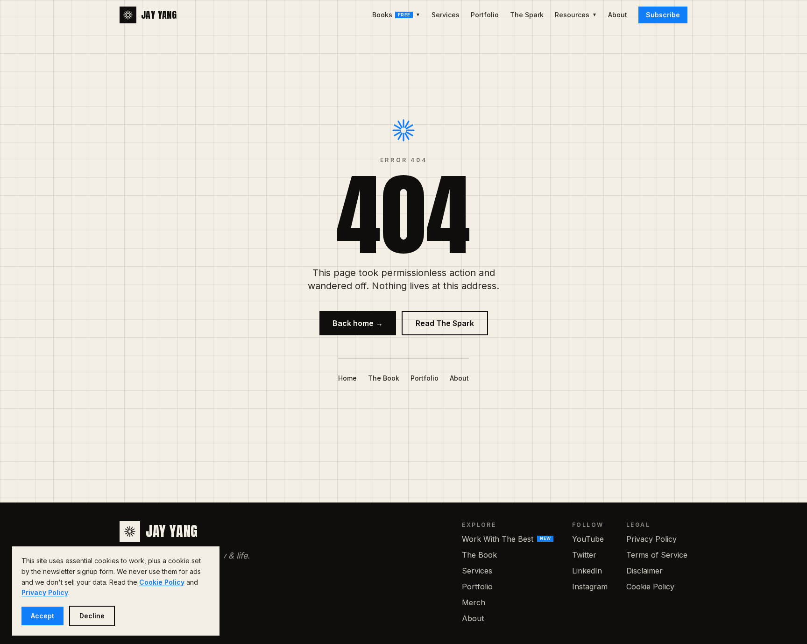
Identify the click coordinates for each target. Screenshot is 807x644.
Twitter (584, 554)
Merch (473, 602)
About (617, 15)
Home (347, 378)
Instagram (590, 586)
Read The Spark (445, 323)
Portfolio (485, 15)
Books (396, 15)
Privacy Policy (651, 539)
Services (446, 15)
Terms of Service (656, 554)
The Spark (527, 15)
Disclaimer (644, 570)
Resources (576, 15)
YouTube (588, 539)
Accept (42, 616)
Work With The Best (506, 539)
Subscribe (663, 15)
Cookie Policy (650, 586)
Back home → (358, 323)
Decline (92, 616)
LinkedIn (587, 570)
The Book (383, 378)
